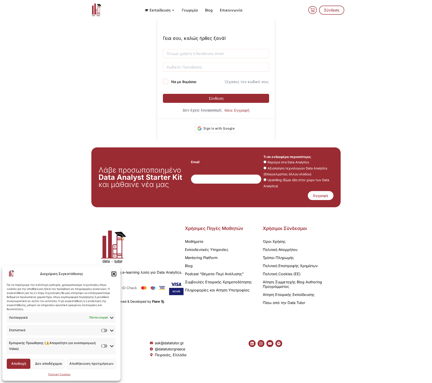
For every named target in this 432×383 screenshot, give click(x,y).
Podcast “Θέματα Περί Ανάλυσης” (214, 274)
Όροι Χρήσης (274, 241)
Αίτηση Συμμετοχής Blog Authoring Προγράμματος (292, 284)
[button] (114, 274)
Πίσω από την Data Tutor (284, 302)
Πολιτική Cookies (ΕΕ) (282, 274)
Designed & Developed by (136, 301)
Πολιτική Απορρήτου (280, 249)
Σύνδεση (216, 98)
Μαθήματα (194, 241)
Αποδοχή (18, 363)
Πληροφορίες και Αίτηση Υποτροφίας (217, 290)
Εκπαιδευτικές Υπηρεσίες (206, 249)
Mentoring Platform (201, 257)
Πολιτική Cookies (59, 374)
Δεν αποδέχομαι (48, 363)
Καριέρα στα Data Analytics (288, 162)
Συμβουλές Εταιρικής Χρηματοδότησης (218, 282)
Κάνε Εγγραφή (237, 110)
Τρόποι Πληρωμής (278, 257)
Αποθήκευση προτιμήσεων (91, 363)
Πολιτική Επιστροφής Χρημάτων (290, 266)
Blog (189, 266)
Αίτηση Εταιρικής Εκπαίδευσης (289, 294)
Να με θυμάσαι (183, 81)
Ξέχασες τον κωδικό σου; (247, 81)
